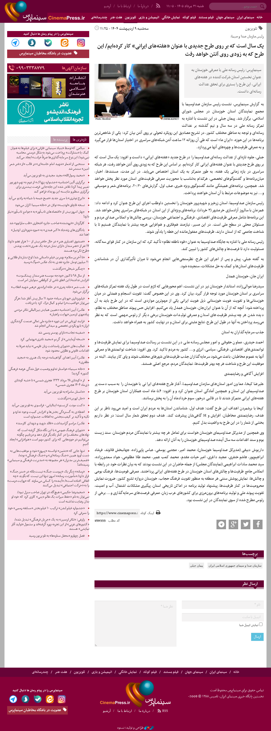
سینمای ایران (245, 17)
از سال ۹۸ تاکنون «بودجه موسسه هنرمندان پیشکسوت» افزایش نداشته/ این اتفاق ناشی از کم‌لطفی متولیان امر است (52, 278)
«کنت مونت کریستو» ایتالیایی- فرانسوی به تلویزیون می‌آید (48, 405)
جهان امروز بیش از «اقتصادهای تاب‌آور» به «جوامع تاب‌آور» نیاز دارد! (48, 214)
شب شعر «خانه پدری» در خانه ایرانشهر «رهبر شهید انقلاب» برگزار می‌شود (50, 289)
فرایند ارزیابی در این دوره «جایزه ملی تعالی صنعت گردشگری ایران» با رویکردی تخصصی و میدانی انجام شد (50, 323)
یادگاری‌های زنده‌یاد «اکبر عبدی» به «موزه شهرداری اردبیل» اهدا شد (50, 232)
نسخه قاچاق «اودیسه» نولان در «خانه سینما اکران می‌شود (50, 205)
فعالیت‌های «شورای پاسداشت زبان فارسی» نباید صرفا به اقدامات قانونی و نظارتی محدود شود (52, 348)
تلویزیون (130, 17)
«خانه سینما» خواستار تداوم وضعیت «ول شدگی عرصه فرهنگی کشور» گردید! (48, 371)
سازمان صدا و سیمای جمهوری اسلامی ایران (235, 565)
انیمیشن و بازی (149, 17)
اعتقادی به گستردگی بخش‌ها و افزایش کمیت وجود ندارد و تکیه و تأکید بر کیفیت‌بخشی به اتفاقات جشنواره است (51, 414)
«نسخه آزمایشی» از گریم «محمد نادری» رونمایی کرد (52, 339)
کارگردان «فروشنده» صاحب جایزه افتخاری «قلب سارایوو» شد (47, 223)
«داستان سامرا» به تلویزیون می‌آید (64, 392)
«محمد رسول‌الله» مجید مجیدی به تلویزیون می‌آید (54, 175)
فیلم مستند (206, 17)
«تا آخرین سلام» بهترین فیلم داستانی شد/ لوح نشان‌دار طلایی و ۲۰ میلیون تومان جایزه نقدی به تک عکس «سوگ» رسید (48, 260)
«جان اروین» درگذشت (71, 398)
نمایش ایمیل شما (248, 625)
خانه (260, 17)
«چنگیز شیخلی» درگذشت (69, 269)
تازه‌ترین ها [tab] (80, 140)
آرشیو (107, 711)
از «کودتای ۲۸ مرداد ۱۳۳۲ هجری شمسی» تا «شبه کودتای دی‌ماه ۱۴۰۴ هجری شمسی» (51, 383)
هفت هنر (116, 17)
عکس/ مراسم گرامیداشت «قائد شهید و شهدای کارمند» (50, 423)
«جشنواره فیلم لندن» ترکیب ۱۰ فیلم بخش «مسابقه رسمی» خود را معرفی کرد (48, 510)
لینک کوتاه (147, 513)
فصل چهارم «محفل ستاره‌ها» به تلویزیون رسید (57, 536)
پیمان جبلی (196, 565)
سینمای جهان (225, 17)
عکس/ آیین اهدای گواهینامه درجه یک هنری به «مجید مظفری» (53, 360)
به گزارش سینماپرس (249, 104)
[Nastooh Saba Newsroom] (149, 728)
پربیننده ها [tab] (60, 140)
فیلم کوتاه (189, 17)
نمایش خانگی (171, 17)
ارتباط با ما (124, 6)
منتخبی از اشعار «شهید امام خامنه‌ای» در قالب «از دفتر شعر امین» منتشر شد (49, 166)
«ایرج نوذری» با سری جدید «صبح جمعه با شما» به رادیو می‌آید (46, 198)
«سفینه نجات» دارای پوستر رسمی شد (61, 333)
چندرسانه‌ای (40, 672)
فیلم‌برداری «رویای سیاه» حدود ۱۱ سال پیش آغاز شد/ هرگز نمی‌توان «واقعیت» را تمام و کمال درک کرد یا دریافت (51, 301)
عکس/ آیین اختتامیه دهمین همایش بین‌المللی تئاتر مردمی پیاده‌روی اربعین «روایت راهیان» (51, 312)
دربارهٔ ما (143, 6)
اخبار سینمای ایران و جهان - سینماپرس (57, 11)
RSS (164, 711)
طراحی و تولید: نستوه (130, 728)
